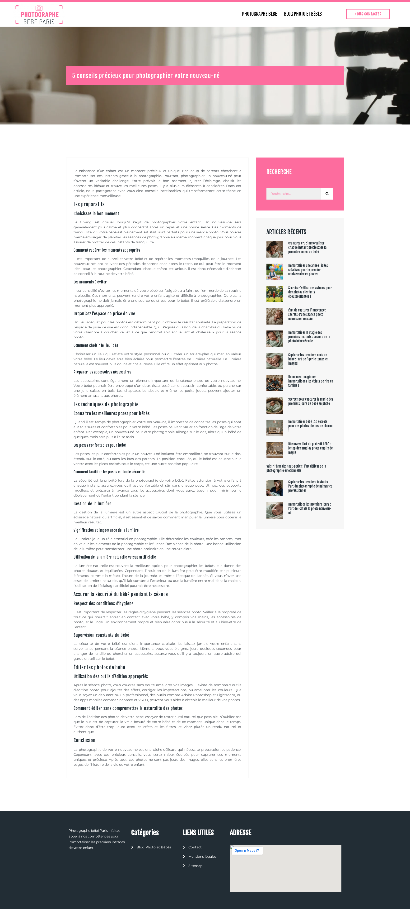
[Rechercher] (327, 194)
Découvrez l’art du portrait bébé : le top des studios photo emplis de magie (310, 448)
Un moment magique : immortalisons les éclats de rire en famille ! (310, 381)
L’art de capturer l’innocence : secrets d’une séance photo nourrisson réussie (307, 314)
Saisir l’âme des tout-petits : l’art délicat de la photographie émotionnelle (296, 468)
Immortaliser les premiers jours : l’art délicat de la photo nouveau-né (309, 508)
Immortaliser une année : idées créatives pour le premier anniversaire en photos (308, 269)
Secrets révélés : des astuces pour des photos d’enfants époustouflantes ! (310, 292)
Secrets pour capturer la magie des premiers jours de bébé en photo (310, 401)
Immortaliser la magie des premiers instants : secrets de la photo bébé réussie (309, 336)
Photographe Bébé (259, 14)
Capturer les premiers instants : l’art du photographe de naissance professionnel (310, 486)
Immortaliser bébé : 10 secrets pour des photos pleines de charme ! (310, 426)
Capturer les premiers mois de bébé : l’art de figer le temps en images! (308, 359)
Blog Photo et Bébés (303, 14)
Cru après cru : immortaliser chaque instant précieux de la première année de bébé (307, 247)
